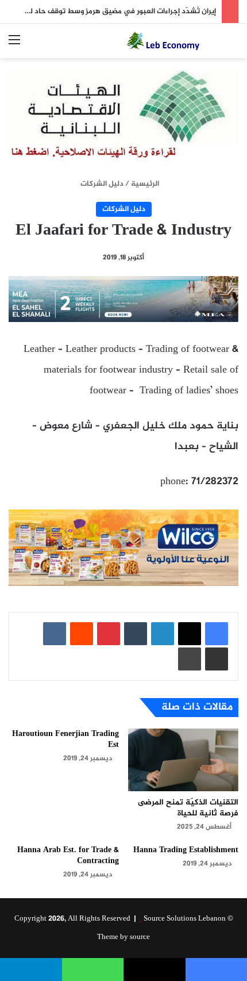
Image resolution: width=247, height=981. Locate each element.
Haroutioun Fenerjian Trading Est (65, 739)
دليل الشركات (102, 184)
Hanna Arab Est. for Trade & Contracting (68, 856)
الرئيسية (146, 184)
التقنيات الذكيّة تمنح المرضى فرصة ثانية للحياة (188, 808)
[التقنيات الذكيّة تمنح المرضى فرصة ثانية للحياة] (183, 760)
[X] (189, 633)
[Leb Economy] (172, 41)
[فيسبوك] (216, 633)
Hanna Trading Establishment (185, 850)
